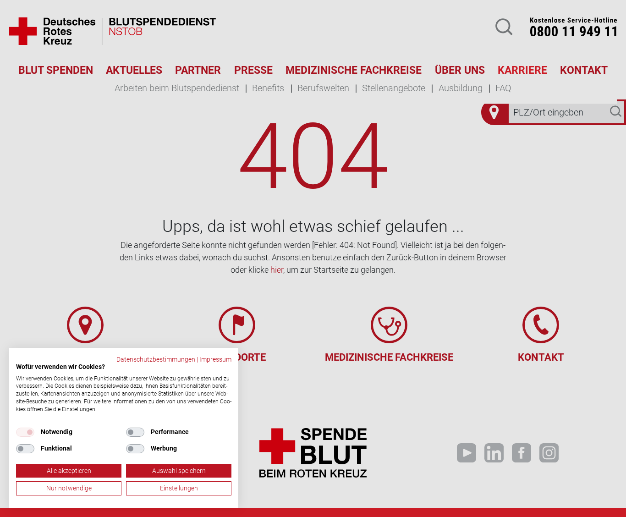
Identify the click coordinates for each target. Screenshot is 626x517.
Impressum (215, 359)
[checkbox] (25, 432)
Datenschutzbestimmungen (155, 359)
